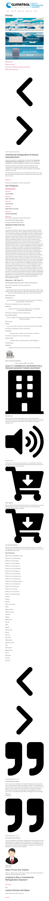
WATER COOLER (10, 189)
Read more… (8, 191)
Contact (35, 11)
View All (7, 897)
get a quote (8, 884)
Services (20, 11)
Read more (8, 179)
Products (27, 11)
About (12, 11)
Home (7, 11)
